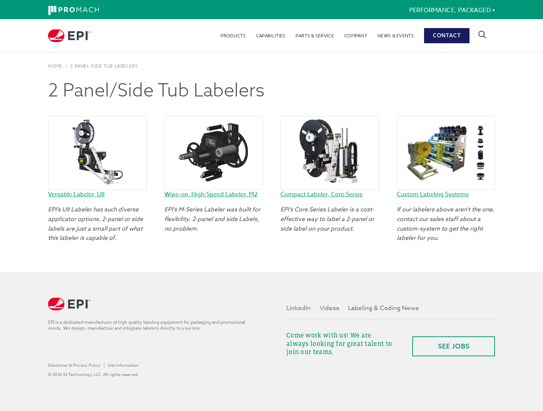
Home (55, 66)
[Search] (482, 34)
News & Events (396, 36)
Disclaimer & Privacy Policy (74, 365)
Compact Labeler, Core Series (321, 194)
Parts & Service (315, 36)
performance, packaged (450, 10)
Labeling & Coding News (383, 308)
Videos (329, 308)
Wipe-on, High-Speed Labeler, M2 (210, 194)
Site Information (123, 365)
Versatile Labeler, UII (76, 194)
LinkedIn (298, 308)
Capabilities (271, 36)
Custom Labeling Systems (433, 194)
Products (233, 36)
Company (355, 36)
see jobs (453, 346)
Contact (447, 35)
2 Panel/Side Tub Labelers (104, 66)
